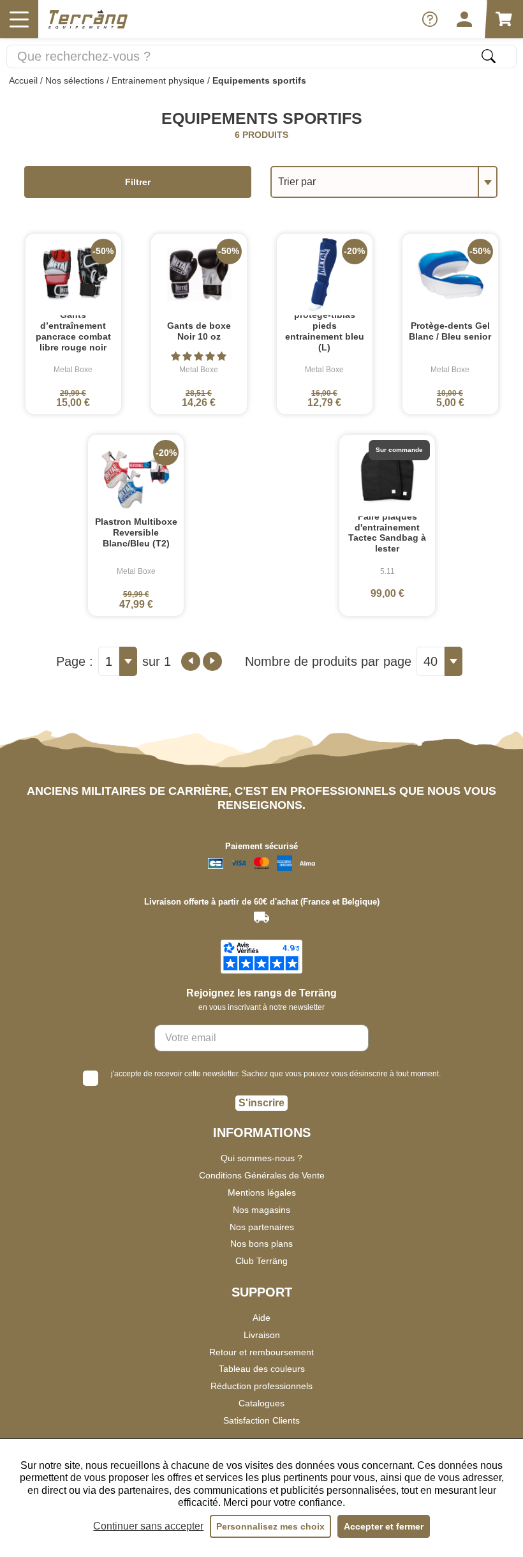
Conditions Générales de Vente (262, 1175)
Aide (261, 1318)
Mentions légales (262, 1192)
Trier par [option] (297, 181)
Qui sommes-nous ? (261, 1158)
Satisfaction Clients (261, 1420)
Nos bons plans (261, 1243)
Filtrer (138, 182)
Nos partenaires (262, 1227)
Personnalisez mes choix (270, 1526)
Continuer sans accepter (148, 1526)
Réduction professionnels (261, 1386)
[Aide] (430, 19)
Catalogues (261, 1403)
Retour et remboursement (261, 1352)
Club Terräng (261, 1261)
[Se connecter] (464, 19)
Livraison (262, 1335)
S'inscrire (261, 1102)
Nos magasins (261, 1210)
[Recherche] (488, 56)
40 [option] (431, 661)
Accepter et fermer (384, 1526)
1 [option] (108, 661)
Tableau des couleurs (262, 1369)
